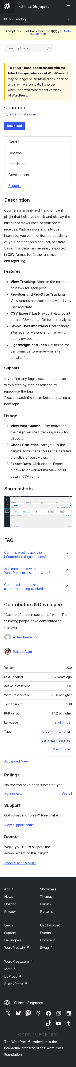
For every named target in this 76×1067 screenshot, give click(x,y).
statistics (64, 740)
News (8, 896)
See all (67, 793)
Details (14, 142)
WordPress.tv (16, 947)
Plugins (45, 904)
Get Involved (50, 925)
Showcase (48, 889)
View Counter (61, 749)
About (9, 889)
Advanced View (16, 761)
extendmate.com (23, 114)
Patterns (46, 911)
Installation (17, 164)
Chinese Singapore (28, 1003)
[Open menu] (69, 6)
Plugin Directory (15, 19)
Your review (13, 793)
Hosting (10, 904)
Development (19, 175)
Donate (48, 940)
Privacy (10, 911)
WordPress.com (18, 961)
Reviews (15, 153)
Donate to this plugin (20, 863)
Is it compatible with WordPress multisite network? (27, 571)
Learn (8, 925)
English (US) (63, 722)
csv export (63, 732)
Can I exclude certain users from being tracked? (24, 587)
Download (14, 125)
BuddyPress (15, 984)
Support (14, 186)
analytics (47, 732)
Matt (10, 969)
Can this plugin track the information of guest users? (25, 555)
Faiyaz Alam (22, 651)
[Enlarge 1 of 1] (66, 501)
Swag (46, 947)
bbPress (12, 976)
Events (45, 933)
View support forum (19, 825)
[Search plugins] (49, 48)
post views (49, 740)
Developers (13, 940)
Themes (46, 896)
